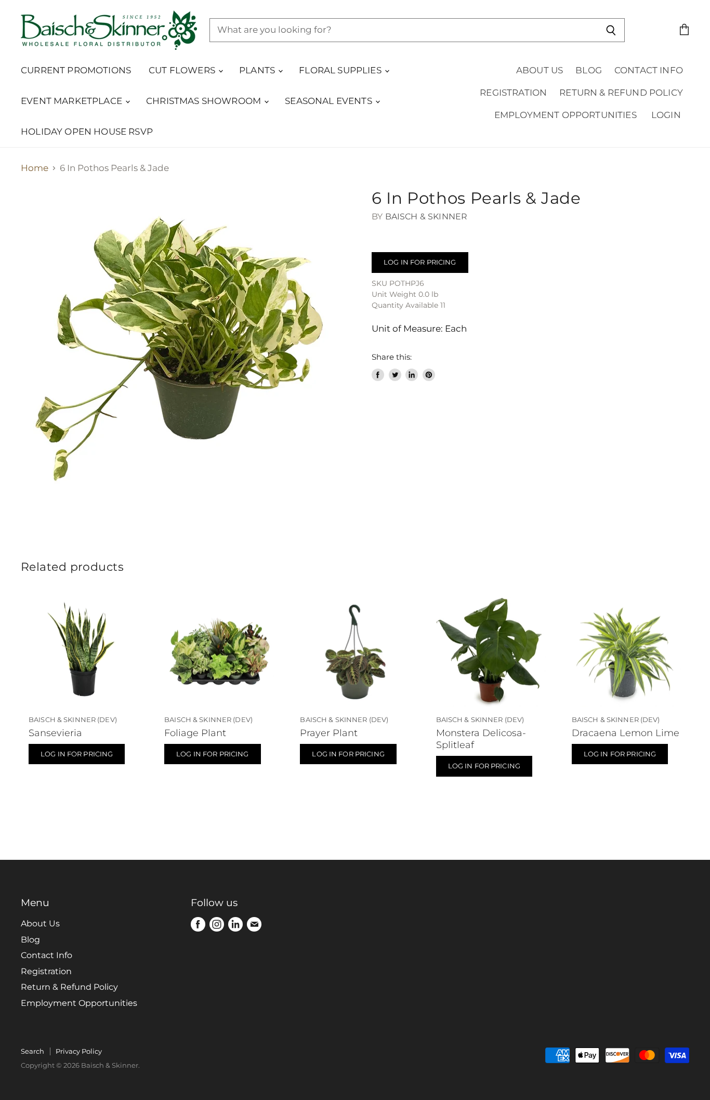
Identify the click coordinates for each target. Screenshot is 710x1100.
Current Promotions (76, 70)
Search (32, 1051)
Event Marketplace (72, 101)
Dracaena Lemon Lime (625, 732)
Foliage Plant (195, 732)
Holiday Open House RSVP (87, 131)
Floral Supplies (341, 70)
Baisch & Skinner (426, 216)
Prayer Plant (329, 732)
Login (666, 115)
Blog (588, 70)
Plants (258, 70)
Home (34, 168)
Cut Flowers (183, 70)
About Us (539, 70)
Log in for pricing (420, 262)
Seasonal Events (329, 101)
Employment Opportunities (565, 115)
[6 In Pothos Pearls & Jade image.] (188, 356)
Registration (513, 92)
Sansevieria (55, 732)
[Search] (611, 30)
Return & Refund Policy (621, 92)
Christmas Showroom (204, 101)
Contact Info (648, 70)
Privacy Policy (79, 1051)
